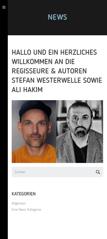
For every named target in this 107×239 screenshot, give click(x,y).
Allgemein (19, 203)
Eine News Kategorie (26, 209)
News (57, 18)
